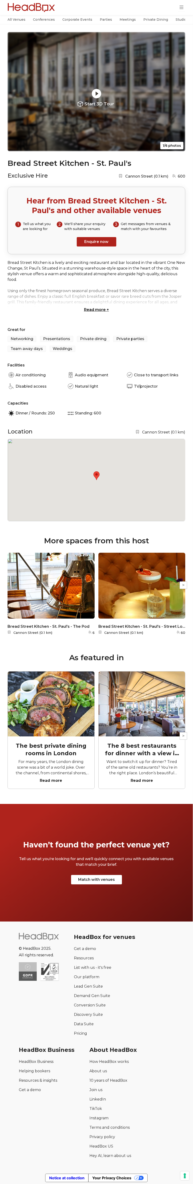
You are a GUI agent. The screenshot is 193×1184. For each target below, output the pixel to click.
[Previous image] (15, 91)
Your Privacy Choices (111, 1178)
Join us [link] (95, 1090)
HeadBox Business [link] (36, 1061)
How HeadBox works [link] (109, 1061)
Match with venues (96, 879)
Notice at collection (66, 1178)
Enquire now (96, 241)
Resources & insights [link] (38, 1080)
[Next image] (177, 91)
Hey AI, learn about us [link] (110, 1155)
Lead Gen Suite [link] (88, 986)
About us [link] (98, 1071)
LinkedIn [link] (97, 1099)
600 (181, 176)
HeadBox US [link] (101, 1146)
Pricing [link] (80, 1033)
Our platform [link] (86, 977)
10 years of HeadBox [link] (108, 1080)
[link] (49, 972)
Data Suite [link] (84, 1024)
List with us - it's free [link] (92, 967)
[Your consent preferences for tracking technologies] (184, 1175)
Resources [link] (84, 958)
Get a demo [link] (85, 948)
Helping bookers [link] (34, 1071)
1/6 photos (172, 145)
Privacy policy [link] (102, 1137)
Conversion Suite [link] (90, 1005)
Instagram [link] (99, 1118)
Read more (96, 309)
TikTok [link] (95, 1108)
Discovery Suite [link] (88, 1014)
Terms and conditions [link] (109, 1127)
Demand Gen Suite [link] (92, 995)
